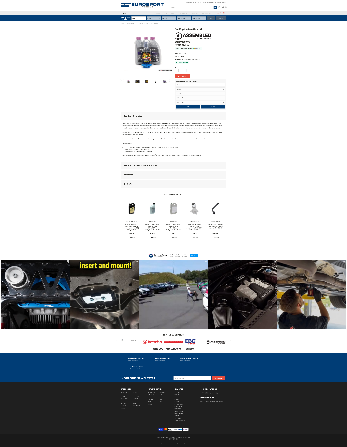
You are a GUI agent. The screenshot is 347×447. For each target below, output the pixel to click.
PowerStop (151, 394)
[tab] (173, 116)
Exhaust (135, 398)
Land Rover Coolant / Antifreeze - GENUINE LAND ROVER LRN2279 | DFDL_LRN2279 (132, 227)
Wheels (123, 408)
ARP (161, 402)
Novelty (135, 403)
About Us (194, 13)
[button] (223, 7)
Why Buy (176, 394)
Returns (176, 399)
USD (206, 406)
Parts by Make (169, 13)
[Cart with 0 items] (226, 7)
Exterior (123, 401)
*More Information (133, 360)
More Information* (160, 360)
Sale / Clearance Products (125, 393)
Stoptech (163, 397)
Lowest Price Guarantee (209, 2)
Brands (158, 13)
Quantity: (178, 67)
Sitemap (176, 416)
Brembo (162, 392)
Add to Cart (132, 237)
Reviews (176, 397)
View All (150, 404)
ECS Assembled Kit (153, 397)
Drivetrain (136, 396)
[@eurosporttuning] (151, 256)
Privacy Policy (178, 413)
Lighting (123, 403)
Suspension (136, 405)
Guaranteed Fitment (193, 2)
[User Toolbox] (219, 7)
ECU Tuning (177, 409)
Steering (123, 405)
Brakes (135, 392)
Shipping (176, 402)
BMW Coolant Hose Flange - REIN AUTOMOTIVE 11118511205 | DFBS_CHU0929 (194, 227)
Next (171, 80)
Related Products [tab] (172, 194)
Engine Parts (124, 398)
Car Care (123, 396)
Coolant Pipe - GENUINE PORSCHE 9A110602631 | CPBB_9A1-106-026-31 (215, 226)
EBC (161, 394)
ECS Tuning (151, 399)
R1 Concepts (151, 392)
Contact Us (206, 13)
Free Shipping (222, 2)
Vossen (162, 399)
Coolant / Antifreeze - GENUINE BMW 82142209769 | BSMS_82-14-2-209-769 (152, 227)
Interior (135, 401)
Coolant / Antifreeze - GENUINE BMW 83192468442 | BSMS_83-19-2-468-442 (173, 227)
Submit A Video (178, 411)
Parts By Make (178, 404)
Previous (122, 80)
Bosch (149, 402)
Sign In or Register (180, 420)
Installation (183, 13)
